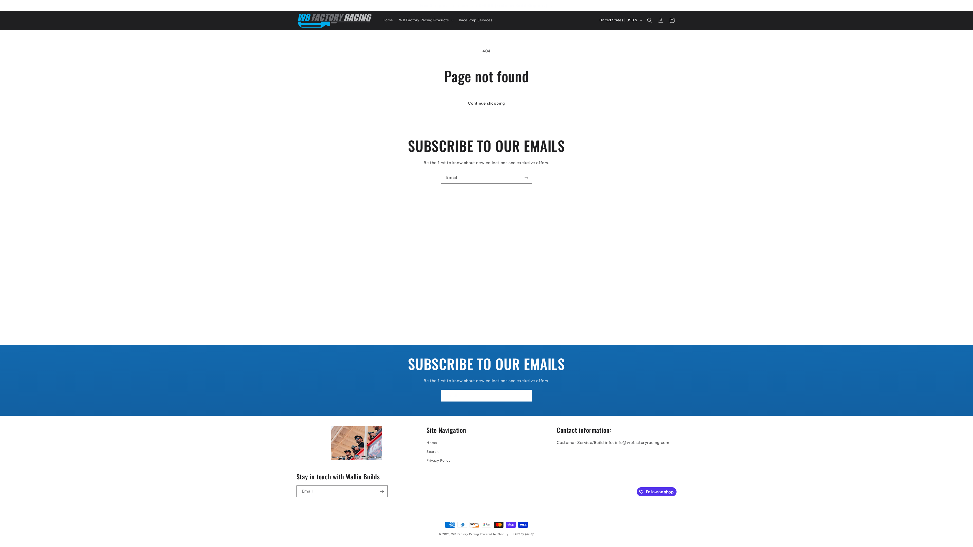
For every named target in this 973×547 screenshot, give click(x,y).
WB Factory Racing (465, 534)
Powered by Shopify (494, 534)
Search (432, 452)
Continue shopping (486, 103)
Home (431, 443)
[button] (426, 20)
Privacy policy (523, 534)
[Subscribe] (526, 178)
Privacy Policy (438, 460)
